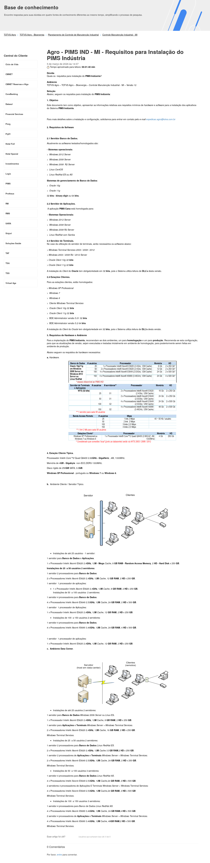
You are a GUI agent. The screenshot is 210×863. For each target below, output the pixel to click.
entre (59, 854)
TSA (8, 263)
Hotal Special (12, 153)
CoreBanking (12, 94)
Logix (8, 173)
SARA (8, 223)
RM (7, 203)
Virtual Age (11, 283)
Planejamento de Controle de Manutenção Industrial (73, 34)
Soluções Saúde (13, 243)
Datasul (9, 104)
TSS (8, 273)
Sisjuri (9, 233)
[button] (69, 837)
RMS (8, 213)
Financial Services (14, 114)
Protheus (10, 193)
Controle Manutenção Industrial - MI (119, 34)
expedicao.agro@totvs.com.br (160, 119)
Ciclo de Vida (12, 64)
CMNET (9, 74)
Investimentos (12, 163)
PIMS (8, 183)
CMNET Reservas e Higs (17, 84)
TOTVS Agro (10, 34)
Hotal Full (10, 143)
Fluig (8, 123)
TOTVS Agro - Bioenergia (32, 34)
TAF (7, 253)
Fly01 (8, 133)
